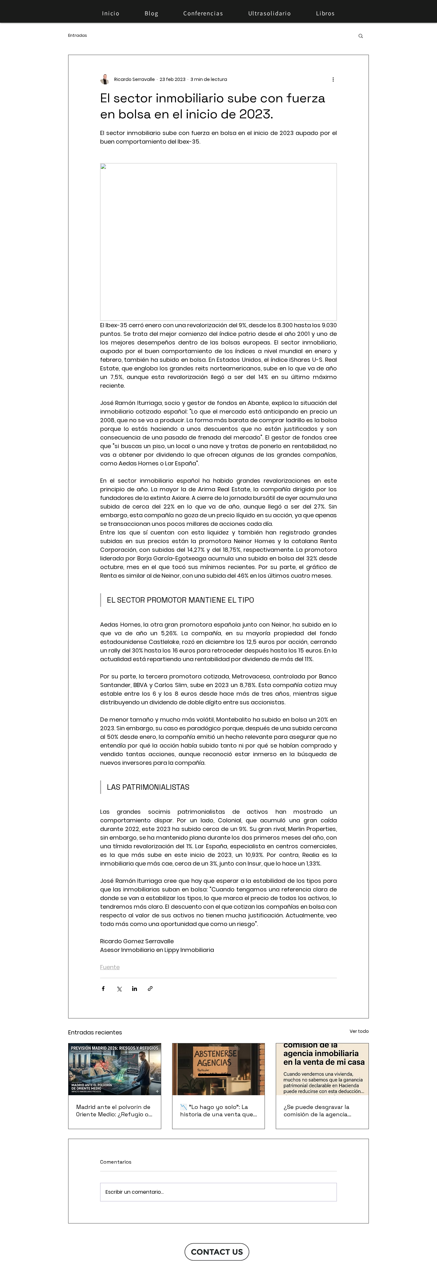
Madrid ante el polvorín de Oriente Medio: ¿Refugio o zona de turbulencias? (113, 1110)
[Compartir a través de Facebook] (103, 988)
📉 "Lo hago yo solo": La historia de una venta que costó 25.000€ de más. (216, 1110)
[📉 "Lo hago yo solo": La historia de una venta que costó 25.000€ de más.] (218, 1069)
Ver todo (359, 1031)
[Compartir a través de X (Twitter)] (119, 988)
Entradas (77, 35)
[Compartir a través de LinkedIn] (134, 988)
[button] (361, 35)
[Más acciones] (333, 79)
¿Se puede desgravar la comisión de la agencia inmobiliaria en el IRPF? (316, 1110)
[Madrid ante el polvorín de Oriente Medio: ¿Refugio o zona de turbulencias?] (114, 1069)
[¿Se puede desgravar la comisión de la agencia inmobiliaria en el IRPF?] (322, 1069)
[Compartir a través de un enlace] (150, 988)
